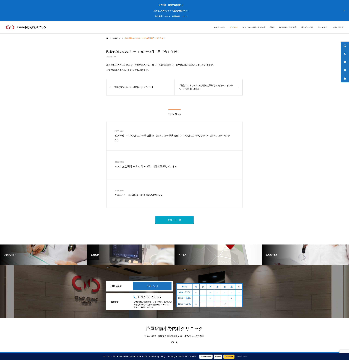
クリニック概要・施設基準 (253, 27)
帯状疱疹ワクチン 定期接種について (171, 16)
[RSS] (176, 342)
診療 (272, 27)
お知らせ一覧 (174, 220)
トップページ (219, 27)
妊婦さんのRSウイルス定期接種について (171, 11)
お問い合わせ (338, 27)
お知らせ (233, 27)
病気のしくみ (307, 27)
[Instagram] (172, 342)
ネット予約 (322, 27)
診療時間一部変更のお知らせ (171, 5)
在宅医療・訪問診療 (287, 27)
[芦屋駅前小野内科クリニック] (26, 27)
